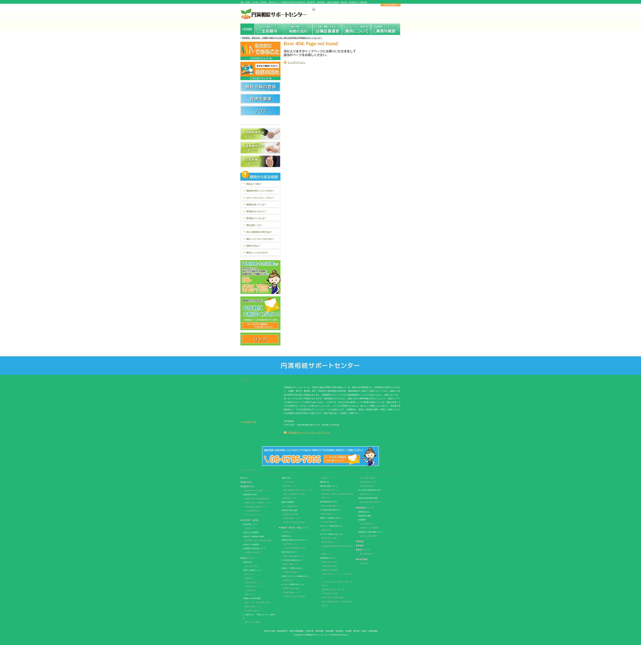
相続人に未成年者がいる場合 (294, 494)
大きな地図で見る (248, 422)
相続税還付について (367, 494)
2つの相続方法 (250, 590)
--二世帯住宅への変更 (329, 593)
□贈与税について (327, 478)
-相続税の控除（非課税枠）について (258, 502)
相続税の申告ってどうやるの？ (260, 191)
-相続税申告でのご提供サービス (256, 490)
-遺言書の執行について (253, 586)
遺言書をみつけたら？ (256, 211)
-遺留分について (251, 594)
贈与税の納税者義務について (332, 506)
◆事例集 (360, 545)
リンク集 (260, 339)
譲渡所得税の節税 (366, 486)
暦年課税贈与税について (330, 490)
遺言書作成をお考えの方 (260, 148)
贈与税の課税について (329, 514)
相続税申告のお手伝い (260, 134)
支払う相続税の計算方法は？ (259, 232)
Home (247, 28)
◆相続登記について (365, 507)
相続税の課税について (253, 606)
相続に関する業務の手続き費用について (356, 28)
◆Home (244, 478)
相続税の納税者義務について (294, 556)
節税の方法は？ (253, 246)
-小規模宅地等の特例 (329, 566)
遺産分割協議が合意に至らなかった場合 (298, 490)
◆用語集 (360, 541)
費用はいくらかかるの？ (257, 252)
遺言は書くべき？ (254, 225)
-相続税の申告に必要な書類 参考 (257, 498)
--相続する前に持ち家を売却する (333, 597)
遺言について (250, 574)
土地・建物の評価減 (367, 478)
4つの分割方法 (288, 482)
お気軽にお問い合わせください (260, 277)
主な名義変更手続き (290, 506)
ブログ (260, 113)
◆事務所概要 (362, 559)
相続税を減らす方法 (328, 562)
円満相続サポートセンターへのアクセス (309, 432)
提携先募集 (260, 99)
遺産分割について (289, 486)
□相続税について (289, 532)
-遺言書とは (249, 578)
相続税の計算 (288, 580)
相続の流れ (269, 28)
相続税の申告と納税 (290, 514)
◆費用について (363, 550)
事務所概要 (385, 28)
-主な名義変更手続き (252, 511)
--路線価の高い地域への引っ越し (333, 589)
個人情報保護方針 (391, 5)
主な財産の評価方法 (252, 610)
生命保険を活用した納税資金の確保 (258, 540)
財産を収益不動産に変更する (370, 502)
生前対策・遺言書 (327, 28)
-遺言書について (251, 528)
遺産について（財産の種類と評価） (258, 602)
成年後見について (289, 498)
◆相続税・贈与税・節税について (294, 528)
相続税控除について (290, 544)
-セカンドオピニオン (252, 515)
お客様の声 (364, 563)
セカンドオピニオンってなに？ (260, 198)
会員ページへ (260, 87)
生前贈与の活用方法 (252, 552)
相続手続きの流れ (251, 566)
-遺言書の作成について (253, 582)
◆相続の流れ (246, 482)
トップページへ (296, 62)
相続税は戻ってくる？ (256, 204)
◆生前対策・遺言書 (249, 520)
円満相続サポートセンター (317, 635)
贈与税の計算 (326, 530)
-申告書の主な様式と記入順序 (294, 522)
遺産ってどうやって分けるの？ (260, 239)
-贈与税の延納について (330, 542)
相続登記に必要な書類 (368, 536)
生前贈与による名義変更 (369, 528)
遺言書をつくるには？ (256, 218)
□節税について (326, 554)
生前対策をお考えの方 (260, 161)
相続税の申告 (298, 28)
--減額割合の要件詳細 (329, 570)
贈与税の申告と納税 (328, 538)
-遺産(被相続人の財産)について (256, 507)
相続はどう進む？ (254, 184)
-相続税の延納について (291, 518)
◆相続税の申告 (247, 486)
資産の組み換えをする (368, 482)
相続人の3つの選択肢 (253, 622)
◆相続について (247, 558)
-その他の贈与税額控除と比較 (294, 548)
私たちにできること (260, 51)
